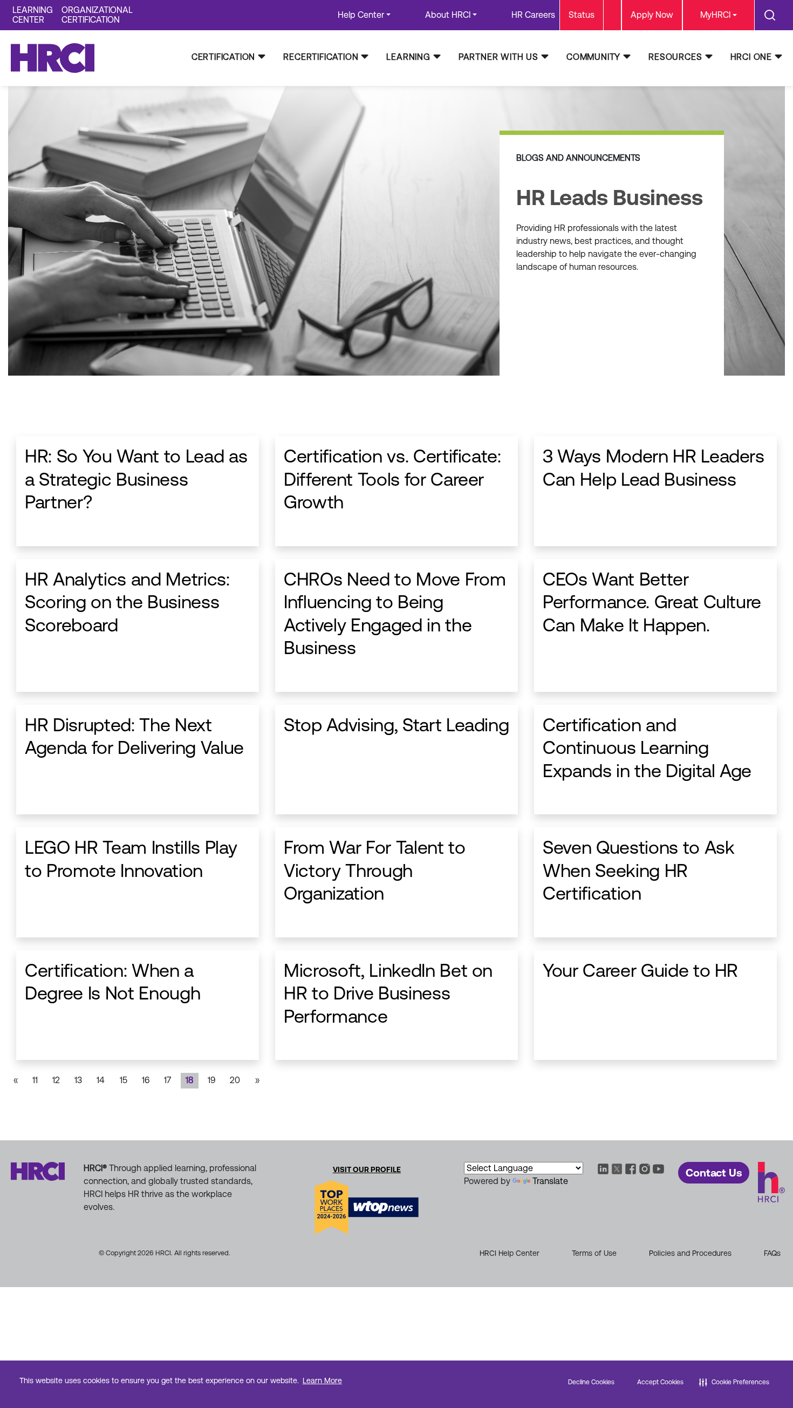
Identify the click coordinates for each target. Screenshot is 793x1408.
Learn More (322, 1380)
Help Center (361, 15)
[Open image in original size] (57, 57)
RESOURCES (675, 57)
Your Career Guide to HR (640, 970)
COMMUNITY (593, 57)
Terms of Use (594, 1253)
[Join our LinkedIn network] (603, 1168)
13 (78, 1080)
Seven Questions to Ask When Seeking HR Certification (639, 870)
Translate (550, 1181)
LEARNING (408, 57)
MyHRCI (715, 15)
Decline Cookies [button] (591, 1382)
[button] (734, 1382)
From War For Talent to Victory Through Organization (375, 870)
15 (123, 1080)
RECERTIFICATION (320, 57)
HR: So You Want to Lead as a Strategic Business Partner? (136, 479)
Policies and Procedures (690, 1253)
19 (211, 1080)
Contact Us (714, 1172)
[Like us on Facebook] (631, 1168)
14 (101, 1080)
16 (145, 1080)
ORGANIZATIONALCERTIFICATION (97, 14)
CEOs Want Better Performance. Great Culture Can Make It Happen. (652, 602)
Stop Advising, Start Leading (396, 725)
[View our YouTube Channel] (659, 1168)
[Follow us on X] (617, 1168)
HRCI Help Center (509, 1253)
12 (56, 1080)
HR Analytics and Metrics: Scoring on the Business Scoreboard (127, 602)
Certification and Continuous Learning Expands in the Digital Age (647, 747)
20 (235, 1080)
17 (167, 1080)
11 (35, 1080)
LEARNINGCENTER (32, 14)
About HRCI (447, 15)
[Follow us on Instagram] (645, 1168)
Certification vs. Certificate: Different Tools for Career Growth (392, 479)
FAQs (772, 1253)
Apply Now (652, 15)
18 (189, 1080)
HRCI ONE (751, 57)
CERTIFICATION (223, 57)
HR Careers (533, 15)
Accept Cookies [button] (660, 1382)
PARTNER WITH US (498, 57)
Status (581, 15)
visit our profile (367, 1169)
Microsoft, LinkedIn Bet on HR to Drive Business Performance (388, 993)
